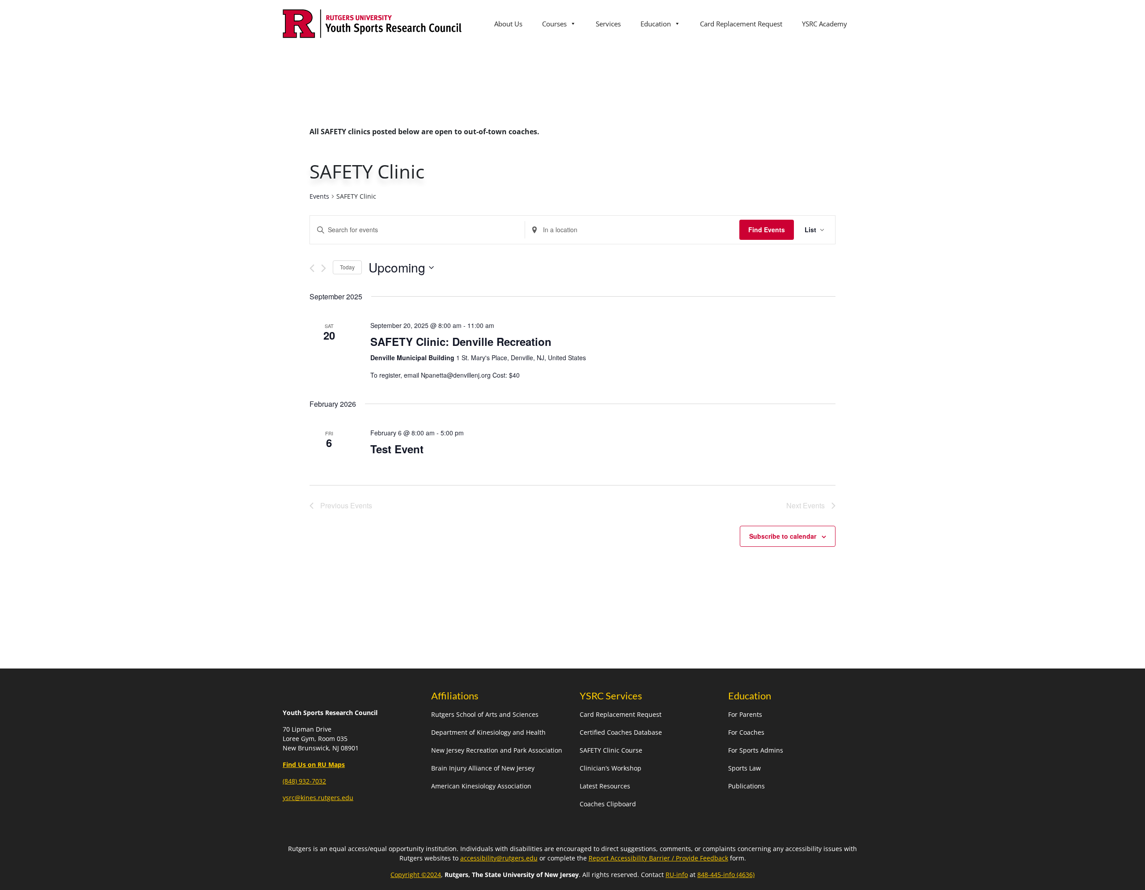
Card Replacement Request (741, 23)
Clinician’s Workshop (610, 768)
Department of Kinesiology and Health (488, 732)
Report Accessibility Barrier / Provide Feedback (658, 858)
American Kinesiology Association (481, 786)
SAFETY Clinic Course (611, 750)
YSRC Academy (824, 23)
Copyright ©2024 (415, 874)
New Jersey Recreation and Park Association (496, 750)
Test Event (397, 448)
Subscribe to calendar (782, 536)
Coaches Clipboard (608, 804)
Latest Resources (605, 786)
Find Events (766, 229)
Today (347, 267)
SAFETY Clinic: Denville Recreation (460, 341)
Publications (746, 786)
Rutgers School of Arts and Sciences (485, 714)
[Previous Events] (312, 268)
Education (655, 23)
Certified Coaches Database (621, 732)
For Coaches (746, 732)
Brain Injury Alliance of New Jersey (482, 768)
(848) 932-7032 (304, 781)
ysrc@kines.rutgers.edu (318, 797)
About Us (508, 23)
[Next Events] (323, 268)
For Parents (745, 714)
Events (319, 196)
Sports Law (744, 768)
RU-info (677, 874)
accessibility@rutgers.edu (499, 858)
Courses (554, 23)
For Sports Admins (755, 750)
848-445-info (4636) (726, 874)
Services (608, 23)
